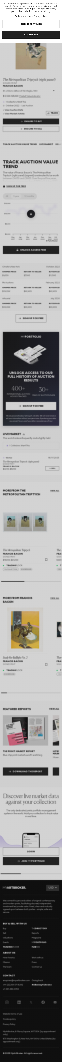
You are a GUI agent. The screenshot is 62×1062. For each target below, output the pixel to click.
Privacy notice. (40, 16)
